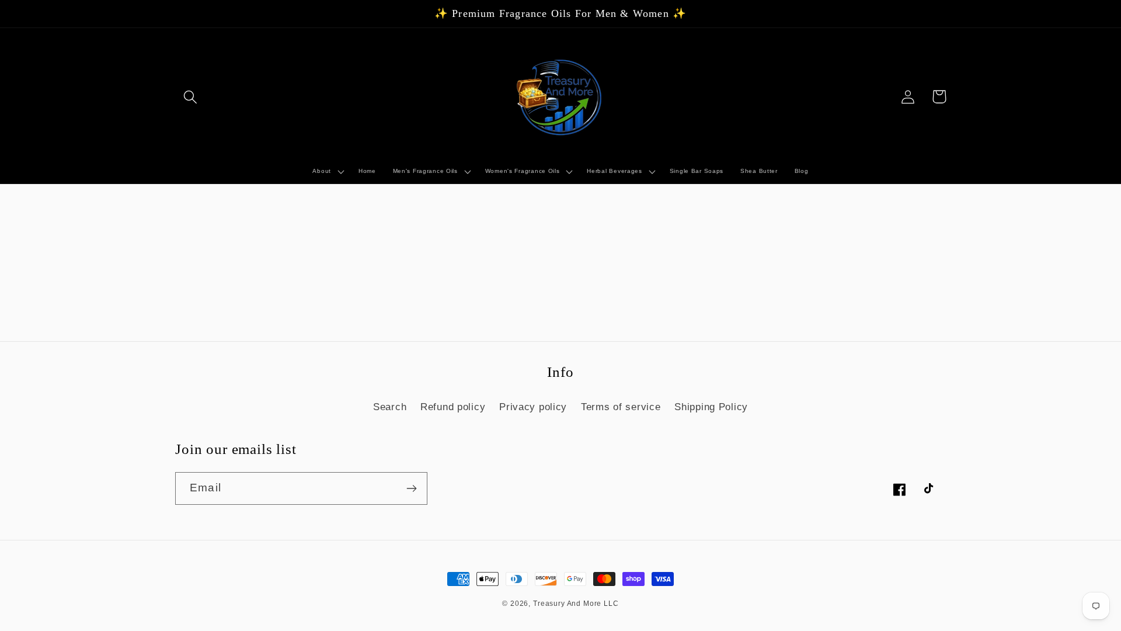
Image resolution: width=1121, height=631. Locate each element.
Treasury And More (568, 603)
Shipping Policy (711, 406)
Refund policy (452, 406)
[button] (190, 96)
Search (389, 406)
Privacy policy (533, 406)
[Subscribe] (411, 488)
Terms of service (621, 406)
